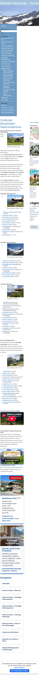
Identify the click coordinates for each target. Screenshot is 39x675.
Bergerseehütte (7, 319)
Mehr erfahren (19, 668)
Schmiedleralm (7, 226)
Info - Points (4, 100)
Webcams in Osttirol (34, 227)
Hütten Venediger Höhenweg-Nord (8, 75)
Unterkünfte (33, 214)
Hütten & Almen (6, 68)
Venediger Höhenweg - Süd (7, 39)
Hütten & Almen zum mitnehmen (9, 83)
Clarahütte (6, 326)
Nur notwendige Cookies (19, 671)
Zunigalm (5, 302)
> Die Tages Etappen (7, 46)
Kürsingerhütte (7, 388)
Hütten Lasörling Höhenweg (8, 79)
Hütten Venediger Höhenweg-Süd (8, 71)
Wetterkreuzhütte (8, 309)
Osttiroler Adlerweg (6, 53)
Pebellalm (6, 328)
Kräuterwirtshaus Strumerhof (11, 402)
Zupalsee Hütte (7, 312)
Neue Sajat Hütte (8, 219)
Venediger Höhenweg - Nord (7, 42)
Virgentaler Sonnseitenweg (5, 58)
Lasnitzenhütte (7, 321)
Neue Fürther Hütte (8, 391)
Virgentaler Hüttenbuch (6, 87)
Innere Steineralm (8, 381)
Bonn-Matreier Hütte (9, 223)
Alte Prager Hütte (8, 269)
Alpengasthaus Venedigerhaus (12, 264)
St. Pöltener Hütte (8, 276)
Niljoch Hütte (7, 230)
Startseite (3, 26)
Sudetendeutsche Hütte (10, 386)
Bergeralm (6, 377)
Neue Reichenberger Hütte (11, 323)
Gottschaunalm (7, 375)
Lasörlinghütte (7, 317)
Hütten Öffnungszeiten (7, 94)
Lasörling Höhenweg (7, 48)
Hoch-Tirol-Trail (5, 64)
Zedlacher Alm (7, 384)
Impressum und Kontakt (7, 110)
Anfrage (32, 210)
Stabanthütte (7, 235)
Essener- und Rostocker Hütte (12, 212)
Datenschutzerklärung (7, 112)
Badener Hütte (7, 224)
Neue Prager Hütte (8, 274)
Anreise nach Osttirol (7, 107)
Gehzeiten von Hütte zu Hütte (9, 90)
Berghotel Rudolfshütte (10, 396)
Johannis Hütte (7, 215)
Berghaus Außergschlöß (10, 262)
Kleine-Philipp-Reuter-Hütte (11, 393)
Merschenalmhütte (8, 314)
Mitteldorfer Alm (8, 400)
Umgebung (4, 97)
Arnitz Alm (6, 305)
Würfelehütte (7, 371)
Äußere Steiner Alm (9, 379)
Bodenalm (6, 231)
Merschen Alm (7, 398)
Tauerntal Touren (6, 66)
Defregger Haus (7, 217)
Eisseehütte (6, 221)
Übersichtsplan (34, 161)
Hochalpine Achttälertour (8, 61)
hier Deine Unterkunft (10, 467)
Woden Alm (6, 373)
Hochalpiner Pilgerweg (7, 55)
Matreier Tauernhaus (9, 261)
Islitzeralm (6, 331)
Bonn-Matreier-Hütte (9, 273)
